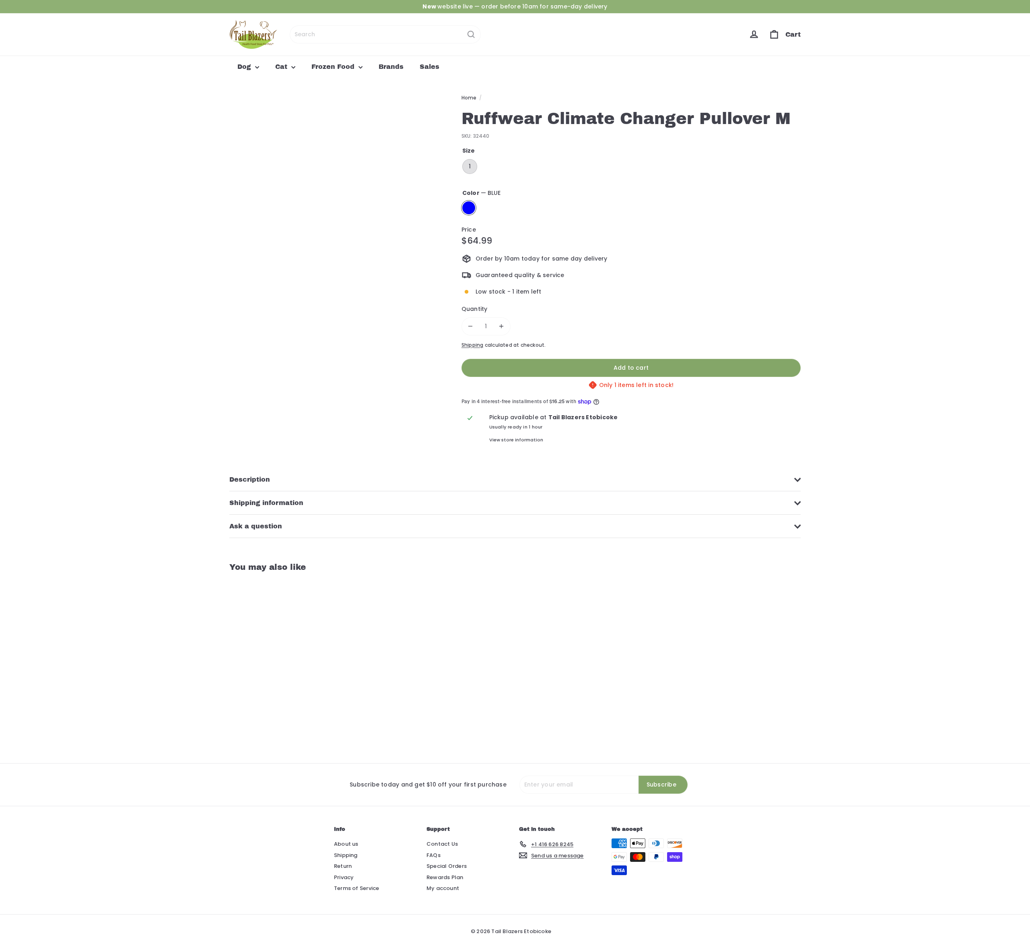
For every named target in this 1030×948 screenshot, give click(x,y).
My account (442, 888)
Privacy (344, 877)
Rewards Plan (445, 877)
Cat (282, 66)
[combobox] (385, 34)
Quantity (474, 309)
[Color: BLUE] (243, 689)
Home (469, 97)
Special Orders (446, 866)
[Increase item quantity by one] (501, 326)
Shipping (472, 345)
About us (346, 844)
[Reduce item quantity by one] (470, 326)
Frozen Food (333, 66)
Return (343, 866)
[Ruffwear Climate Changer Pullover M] (273, 661)
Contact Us (442, 844)
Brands (391, 66)
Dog (245, 66)
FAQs (433, 855)
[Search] (471, 34)
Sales (429, 66)
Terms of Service (356, 888)
